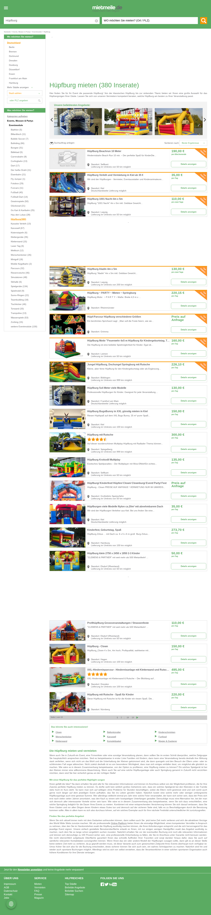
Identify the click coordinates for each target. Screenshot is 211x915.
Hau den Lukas (20, 215)
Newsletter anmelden (30, 869)
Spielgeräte (19, 286)
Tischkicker (18, 304)
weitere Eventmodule (24, 326)
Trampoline (18, 313)
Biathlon (16, 130)
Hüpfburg (18, 219)
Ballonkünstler (114, 732)
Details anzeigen (188, 164)
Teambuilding (19, 300)
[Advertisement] (129, 59)
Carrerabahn (19, 157)
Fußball (17, 192)
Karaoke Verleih (21, 224)
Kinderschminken (166, 732)
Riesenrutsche (20, 273)
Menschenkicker (21, 255)
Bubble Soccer (19, 139)
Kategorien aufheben (17, 116)
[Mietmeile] (107, 9)
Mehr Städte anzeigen (18, 87)
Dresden (13, 60)
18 (128, 717)
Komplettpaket (114, 741)
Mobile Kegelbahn (21, 264)
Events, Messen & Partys (20, 121)
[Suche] (203, 20)
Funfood (162, 737)
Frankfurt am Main (18, 78)
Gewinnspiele (20, 201)
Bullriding (17, 143)
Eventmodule (16, 125)
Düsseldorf (14, 69)
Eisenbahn (18, 174)
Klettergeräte (19, 237)
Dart (15, 165)
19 (133, 717)
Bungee (17, 148)
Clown (59, 732)
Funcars (17, 188)
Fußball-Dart (19, 197)
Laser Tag (17, 246)
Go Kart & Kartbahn (23, 210)
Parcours (17, 268)
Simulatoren (19, 277)
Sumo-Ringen (20, 295)
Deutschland (14, 43)
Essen (12, 74)
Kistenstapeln (19, 232)
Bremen (13, 52)
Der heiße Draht (21, 170)
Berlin (12, 47)
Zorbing (17, 322)
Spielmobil (17, 291)
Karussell (17, 228)
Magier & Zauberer (167, 741)
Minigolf (17, 259)
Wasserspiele (19, 317)
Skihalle (16, 282)
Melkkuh (17, 250)
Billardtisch (18, 134)
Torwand (17, 309)
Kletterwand (19, 241)
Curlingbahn (19, 161)
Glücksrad (18, 206)
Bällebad (17, 152)
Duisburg (13, 65)
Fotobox (17, 183)
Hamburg (13, 83)
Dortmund (14, 56)
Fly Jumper (18, 179)
